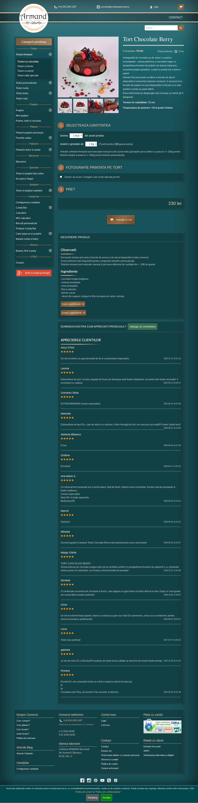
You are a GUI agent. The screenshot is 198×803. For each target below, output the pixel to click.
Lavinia (65, 368)
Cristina (65, 455)
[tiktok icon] (116, 780)
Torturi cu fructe (25, 66)
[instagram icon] (89, 780)
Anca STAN (67, 347)
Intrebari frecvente (152, 746)
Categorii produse (33, 41)
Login (155, 7)
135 (116, 144)
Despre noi (106, 751)
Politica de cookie (109, 764)
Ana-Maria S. (68, 476)
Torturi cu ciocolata (28, 61)
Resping (92, 797)
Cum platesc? (23, 725)
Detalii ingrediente (72, 313)
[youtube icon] (102, 780)
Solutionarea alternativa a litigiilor (158, 755)
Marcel (65, 510)
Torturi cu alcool (25, 71)
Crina (64, 604)
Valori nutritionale (71, 304)
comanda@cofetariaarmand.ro (114, 7)
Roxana (65, 670)
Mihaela (65, 531)
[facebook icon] (82, 780)
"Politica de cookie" (83, 792)
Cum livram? (23, 729)
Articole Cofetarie (25, 753)
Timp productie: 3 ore (170, 51)
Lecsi (64, 629)
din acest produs (93, 135)
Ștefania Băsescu (71, 434)
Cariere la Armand (109, 768)
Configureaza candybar (28, 202)
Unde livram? (23, 734)
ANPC (146, 751)
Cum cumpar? (23, 720)
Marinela (66, 413)
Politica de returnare (26, 738)
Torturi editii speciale (28, 75)
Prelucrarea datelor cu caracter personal (120, 755)
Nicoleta (65, 580)
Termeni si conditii (109, 759)
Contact (176, 17)
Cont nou (105, 725)
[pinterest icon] (96, 780)
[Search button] (181, 28)
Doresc (64, 135)
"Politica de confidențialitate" (108, 792)
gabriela (65, 649)
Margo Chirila (68, 552)
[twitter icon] (109, 780)
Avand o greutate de (71, 144)
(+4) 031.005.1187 (72, 720)
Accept (106, 797)
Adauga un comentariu (142, 326)
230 (172, 203)
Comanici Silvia (70, 392)
